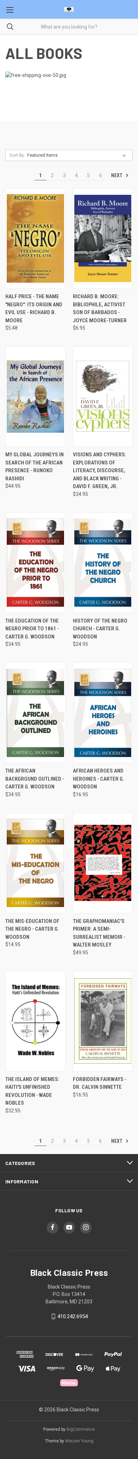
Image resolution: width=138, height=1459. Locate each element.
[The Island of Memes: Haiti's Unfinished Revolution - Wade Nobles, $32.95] (35, 1021)
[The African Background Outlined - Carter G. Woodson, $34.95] (35, 713)
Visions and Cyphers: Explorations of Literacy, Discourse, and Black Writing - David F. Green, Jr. (99, 470)
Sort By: (17, 155)
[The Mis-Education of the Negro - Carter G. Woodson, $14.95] (35, 863)
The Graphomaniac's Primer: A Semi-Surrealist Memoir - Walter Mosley (99, 933)
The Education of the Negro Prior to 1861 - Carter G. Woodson (32, 629)
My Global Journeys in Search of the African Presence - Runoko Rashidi (34, 466)
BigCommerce (81, 1429)
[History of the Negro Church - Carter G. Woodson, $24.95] (103, 563)
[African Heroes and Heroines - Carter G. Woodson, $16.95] (103, 713)
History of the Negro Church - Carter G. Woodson (100, 629)
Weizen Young (79, 1441)
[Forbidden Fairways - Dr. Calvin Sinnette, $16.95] (103, 1021)
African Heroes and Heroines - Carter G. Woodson (98, 779)
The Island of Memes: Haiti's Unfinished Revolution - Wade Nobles (32, 1091)
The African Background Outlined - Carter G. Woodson (34, 779)
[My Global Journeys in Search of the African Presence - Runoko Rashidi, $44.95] (35, 396)
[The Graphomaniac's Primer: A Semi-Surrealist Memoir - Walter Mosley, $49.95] (103, 863)
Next (117, 175)
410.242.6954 (72, 1316)
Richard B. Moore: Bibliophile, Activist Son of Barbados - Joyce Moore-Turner (100, 308)
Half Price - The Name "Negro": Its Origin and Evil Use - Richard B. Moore (33, 308)
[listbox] (78, 155)
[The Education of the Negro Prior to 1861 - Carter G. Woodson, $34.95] (35, 563)
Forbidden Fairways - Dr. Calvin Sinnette (99, 1083)
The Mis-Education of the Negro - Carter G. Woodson (32, 929)
